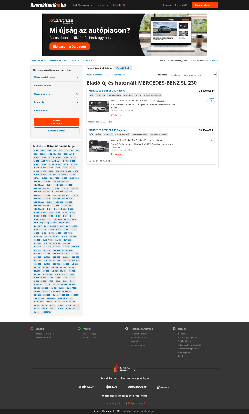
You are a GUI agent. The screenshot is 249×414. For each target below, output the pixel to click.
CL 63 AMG (74, 178)
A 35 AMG (46, 161)
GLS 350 (66, 260)
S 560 (58, 281)
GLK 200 (56, 257)
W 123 (52, 308)
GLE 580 (47, 257)
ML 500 (37, 274)
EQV (68, 226)
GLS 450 (37, 264)
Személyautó (55, 60)
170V (43, 150)
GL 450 (73, 236)
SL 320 (72, 284)
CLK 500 (56, 198)
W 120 (44, 308)
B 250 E (74, 164)
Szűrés (57, 122)
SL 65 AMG (66, 291)
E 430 (65, 216)
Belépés (167, 5)
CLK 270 (56, 195)
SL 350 (37, 288)
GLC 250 (75, 246)
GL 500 (37, 240)
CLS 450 (46, 205)
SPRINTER (51, 298)
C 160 (36, 167)
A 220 (73, 157)
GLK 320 (47, 260)
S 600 (72, 281)
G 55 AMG (68, 233)
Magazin (135, 341)
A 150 (36, 157)
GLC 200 (56, 246)
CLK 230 (37, 195)
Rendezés (162, 74)
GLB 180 (56, 243)
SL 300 (64, 284)
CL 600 (64, 178)
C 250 (36, 171)
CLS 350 (68, 202)
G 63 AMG (38, 236)
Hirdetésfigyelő (90, 333)
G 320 (73, 229)
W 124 (60, 308)
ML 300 (63, 267)
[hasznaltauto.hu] (48, 5)
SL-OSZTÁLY (89, 60)
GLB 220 (37, 246)
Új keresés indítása (116, 74)
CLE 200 (56, 188)
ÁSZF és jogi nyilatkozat (189, 337)
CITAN (36, 178)
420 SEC (43, 154)
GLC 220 (66, 246)
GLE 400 (65, 253)
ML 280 (55, 267)
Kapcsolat (182, 333)
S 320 (43, 277)
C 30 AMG (60, 171)
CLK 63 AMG (39, 202)
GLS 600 (65, 264)
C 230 (65, 167)
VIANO (57, 301)
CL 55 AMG (54, 178)
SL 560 (37, 291)
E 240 (36, 212)
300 (35, 154)
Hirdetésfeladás (202, 5)
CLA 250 (65, 181)
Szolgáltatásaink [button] (81, 5)
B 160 (72, 161)
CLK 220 (68, 192)
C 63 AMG (63, 174)
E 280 (58, 212)
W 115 (76, 305)
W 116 (36, 308)
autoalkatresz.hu (131, 411)
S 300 (36, 277)
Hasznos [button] (101, 5)
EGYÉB (67, 219)
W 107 (72, 301)
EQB (36, 222)
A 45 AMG (56, 161)
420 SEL (52, 154)
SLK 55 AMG (39, 298)
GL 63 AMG (47, 240)
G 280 (51, 229)
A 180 (58, 157)
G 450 (51, 233)
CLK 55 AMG (67, 198)
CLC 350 (46, 188)
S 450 (36, 281)
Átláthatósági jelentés (188, 348)
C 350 (36, 174)
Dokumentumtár (138, 344)
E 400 (51, 216)
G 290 (58, 229)
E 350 (43, 216)
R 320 (57, 274)
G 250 (36, 229)
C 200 (51, 167)
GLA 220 (37, 243)
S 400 (58, 277)
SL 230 (47, 284)
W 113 (60, 305)
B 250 (66, 164)
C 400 (43, 174)
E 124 (49, 209)
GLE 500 (37, 257)
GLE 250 (47, 253)
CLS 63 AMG (39, 209)
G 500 (58, 233)
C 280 (51, 171)
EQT (62, 226)
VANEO (49, 301)
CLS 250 (50, 202)
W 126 (68, 308)
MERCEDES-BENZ (72, 60)
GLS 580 (56, 264)
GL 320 (48, 236)
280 (77, 150)
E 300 (72, 212)
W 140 (36, 312)
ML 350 (37, 271)
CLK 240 (47, 195)
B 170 (36, 164)
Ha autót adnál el (139, 333)
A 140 (71, 154)
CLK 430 (47, 198)
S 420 (65, 277)
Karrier (181, 356)
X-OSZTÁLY (46, 312)
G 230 (74, 226)
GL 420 (64, 236)
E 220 (63, 209)
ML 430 (63, 271)
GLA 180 (57, 240)
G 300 (66, 229)
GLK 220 (66, 257)
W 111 (52, 305)
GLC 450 (37, 253)
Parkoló (123, 67)
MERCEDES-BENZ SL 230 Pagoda (107, 90)
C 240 (72, 167)
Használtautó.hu (38, 60)
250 (71, 150)
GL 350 (56, 236)
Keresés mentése (56, 130)
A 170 (51, 157)
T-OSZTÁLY (62, 298)
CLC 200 (59, 185)
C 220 (58, 167)
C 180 (43, 167)
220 (60, 150)
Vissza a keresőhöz (96, 74)
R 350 (64, 274)
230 (66, 150)
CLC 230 (37, 188)
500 (59, 154)
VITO (65, 301)
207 (70, 298)
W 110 (44, 305)
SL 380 (45, 288)
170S (36, 150)
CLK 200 (59, 192)
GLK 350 (56, 260)
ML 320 (72, 267)
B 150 (65, 161)
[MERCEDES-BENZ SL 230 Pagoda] (99, 106)
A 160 (44, 157)
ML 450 (72, 271)
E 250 (43, 212)
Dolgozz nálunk (137, 403)
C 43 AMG (53, 174)
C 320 (75, 171)
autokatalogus (148, 411)
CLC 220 (68, 185)
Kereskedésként (43, 337)
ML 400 (46, 271)
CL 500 (44, 178)
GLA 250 (47, 243)
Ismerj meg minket (114, 403)
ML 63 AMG (47, 274)
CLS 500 (56, 205)
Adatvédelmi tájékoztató (189, 344)
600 (65, 154)
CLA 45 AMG (39, 185)
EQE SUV (38, 226)
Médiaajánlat (184, 352)
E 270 (51, 212)
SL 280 (56, 284)
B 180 (44, 164)
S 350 (51, 277)
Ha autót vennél (138, 337)
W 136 (76, 308)
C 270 (43, 171)
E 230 (70, 209)
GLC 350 (47, 250)
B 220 (58, 164)
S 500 (43, 281)
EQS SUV (54, 226)
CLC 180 (50, 185)
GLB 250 (47, 246)
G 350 (36, 233)
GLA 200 (67, 240)
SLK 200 (46, 295)
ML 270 (46, 267)
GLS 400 (75, 260)
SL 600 (45, 291)
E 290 (65, 212)
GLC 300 (37, 250)
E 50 (36, 219)
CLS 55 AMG (67, 205)
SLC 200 (37, 295)
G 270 (44, 229)
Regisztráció (181, 5)
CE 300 (72, 174)
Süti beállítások (185, 341)
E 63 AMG (58, 219)
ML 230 (75, 264)
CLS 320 (59, 202)
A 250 (36, 161)
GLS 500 (47, 264)
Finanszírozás (89, 337)
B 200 (51, 164)
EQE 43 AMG (51, 222)
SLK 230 (56, 295)
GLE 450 (75, 253)
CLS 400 (37, 205)
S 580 (65, 281)
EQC (42, 222)
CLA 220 (56, 181)
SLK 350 (74, 295)
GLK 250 (75, 257)
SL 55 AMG (71, 288)
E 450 (72, 216)
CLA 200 (47, 181)
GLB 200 (66, 243)
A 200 (66, 157)
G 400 (44, 233)
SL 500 (61, 288)
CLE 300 (74, 188)
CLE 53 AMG (48, 192)
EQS (46, 226)
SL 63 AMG (55, 291)
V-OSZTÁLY (38, 301)
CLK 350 (37, 198)
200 (54, 150)
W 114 (68, 305)
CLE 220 (65, 188)
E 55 (49, 219)
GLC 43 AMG (67, 250)
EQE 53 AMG (64, 222)
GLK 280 (37, 260)
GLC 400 (56, 250)
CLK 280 (65, 195)
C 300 (68, 171)
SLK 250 (65, 295)
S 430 (72, 277)
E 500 (42, 219)
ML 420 (55, 271)
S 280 (72, 274)
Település (117, 5)
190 (49, 150)
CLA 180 (37, 181)
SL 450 (53, 288)
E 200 (56, 209)
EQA (74, 219)
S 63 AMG (38, 284)
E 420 (58, 216)
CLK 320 (75, 195)
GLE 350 (56, 253)
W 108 (36, 305)
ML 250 (37, 267)
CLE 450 (37, 192)
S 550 (51, 281)
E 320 (36, 216)
